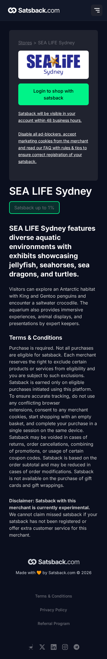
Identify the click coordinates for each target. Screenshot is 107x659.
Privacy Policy (53, 609)
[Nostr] (31, 647)
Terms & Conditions (53, 596)
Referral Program (54, 623)
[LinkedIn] (53, 647)
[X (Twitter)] (42, 647)
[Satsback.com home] (34, 10)
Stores (25, 42)
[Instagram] (65, 647)
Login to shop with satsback (53, 94)
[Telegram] (76, 647)
